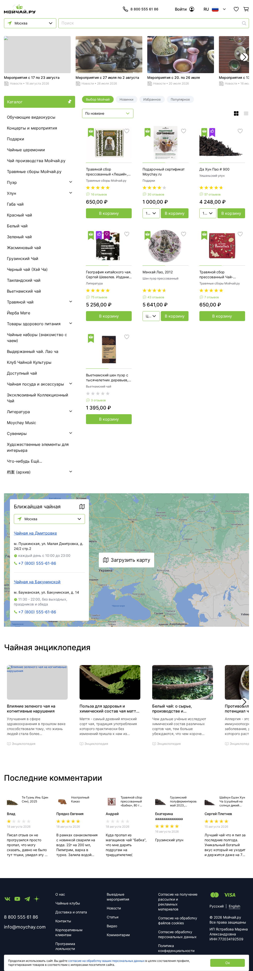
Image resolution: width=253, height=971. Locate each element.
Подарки (15, 138)
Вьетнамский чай (24, 291)
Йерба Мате (18, 312)
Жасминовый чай (24, 247)
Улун (11, 193)
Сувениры (17, 433)
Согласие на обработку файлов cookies (177, 920)
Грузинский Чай (22, 258)
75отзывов (99, 297)
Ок (227, 963)
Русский (217, 906)
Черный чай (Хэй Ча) (27, 269)
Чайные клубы (67, 903)
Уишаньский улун (212, 175)
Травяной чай (20, 302)
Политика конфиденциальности (176, 948)
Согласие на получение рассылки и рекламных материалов (177, 901)
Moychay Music (21, 422)
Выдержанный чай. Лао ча (32, 351)
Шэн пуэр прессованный (160, 278)
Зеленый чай (19, 236)
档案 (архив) (19, 472)
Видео (112, 926)
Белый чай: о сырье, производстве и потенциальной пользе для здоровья (178, 708)
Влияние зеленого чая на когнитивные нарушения (31, 708)
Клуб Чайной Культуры (29, 362)
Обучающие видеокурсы (31, 117)
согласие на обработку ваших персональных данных (106, 961)
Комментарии (118, 935)
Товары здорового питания (34, 323)
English (234, 906)
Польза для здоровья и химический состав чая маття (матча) (109, 708)
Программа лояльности (65, 946)
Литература (18, 411)
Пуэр (12, 182)
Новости (16, 83)
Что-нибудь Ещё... (24, 461)
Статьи (112, 917)
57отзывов (212, 194)
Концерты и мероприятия (32, 128)
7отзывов (211, 297)
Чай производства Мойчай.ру (36, 160)
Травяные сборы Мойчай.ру (34, 171)
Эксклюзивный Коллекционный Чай (37, 397)
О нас (60, 894)
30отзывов (156, 194)
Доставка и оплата (71, 912)
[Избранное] (236, 9)
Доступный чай (22, 373)
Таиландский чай (24, 280)
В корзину (109, 213)
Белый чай (17, 225)
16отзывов (99, 194)
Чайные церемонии (26, 149)
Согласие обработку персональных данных (177, 934)
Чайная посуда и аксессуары (35, 384)
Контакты (63, 921)
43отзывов (156, 297)
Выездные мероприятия (118, 896)
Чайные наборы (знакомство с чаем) (37, 337)
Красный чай (19, 215)
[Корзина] (246, 9)
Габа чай (15, 204)
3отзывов (98, 400)
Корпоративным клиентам (69, 932)
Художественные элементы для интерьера (38, 447)
